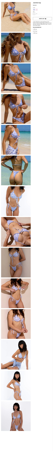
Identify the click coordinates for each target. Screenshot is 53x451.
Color (34, 7)
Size (34, 11)
